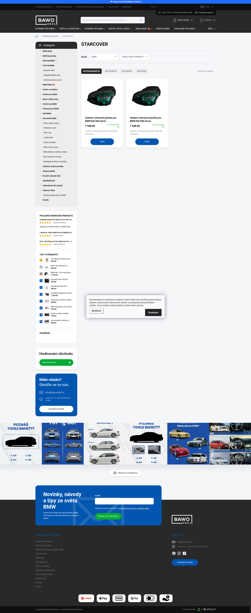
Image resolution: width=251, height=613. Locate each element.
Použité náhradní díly (51, 176)
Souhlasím (153, 312)
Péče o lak (47, 133)
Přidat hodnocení (49, 362)
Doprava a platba (42, 566)
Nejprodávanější (91, 71)
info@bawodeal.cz (54, 392)
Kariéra (38, 587)
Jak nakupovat (41, 562)
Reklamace (126, 7)
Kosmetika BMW (49, 118)
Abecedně (141, 71)
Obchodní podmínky (64, 7)
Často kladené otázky (44, 574)
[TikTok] (184, 553)
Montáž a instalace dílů (44, 570)
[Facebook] (174, 553)
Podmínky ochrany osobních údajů (90, 7)
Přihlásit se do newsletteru (108, 516)
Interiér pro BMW (50, 104)
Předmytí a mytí (49, 128)
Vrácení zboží (113, 7)
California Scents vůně (52, 80)
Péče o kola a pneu (50, 147)
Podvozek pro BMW (51, 109)
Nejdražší (127, 71)
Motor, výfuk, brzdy (50, 99)
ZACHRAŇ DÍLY (49, 181)
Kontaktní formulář (56, 409)
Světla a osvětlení (50, 89)
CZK (208, 7)
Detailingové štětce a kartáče (55, 161)
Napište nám (40, 578)
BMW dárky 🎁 (49, 85)
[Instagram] (179, 553)
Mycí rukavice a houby (52, 157)
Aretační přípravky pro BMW (54, 195)
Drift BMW (47, 113)
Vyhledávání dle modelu (53, 186)
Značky (46, 200)
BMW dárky (47, 51)
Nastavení (96, 311)
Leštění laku (48, 137)
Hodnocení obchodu (43, 7)
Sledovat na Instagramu (128, 473)
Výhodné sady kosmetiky (53, 166)
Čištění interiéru (49, 142)
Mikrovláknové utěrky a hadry (55, 152)
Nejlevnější (111, 71)
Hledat (141, 20)
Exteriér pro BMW (50, 94)
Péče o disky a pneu (51, 123)
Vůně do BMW (48, 65)
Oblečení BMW (49, 171)
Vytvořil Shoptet (188, 609)
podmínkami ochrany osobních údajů (134, 508)
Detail (102, 142)
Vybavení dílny (49, 190)
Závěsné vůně (49, 70)
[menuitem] (46, 29)
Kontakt (38, 583)
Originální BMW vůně (51, 75)
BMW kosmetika (49, 56)
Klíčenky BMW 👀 (50, 61)
